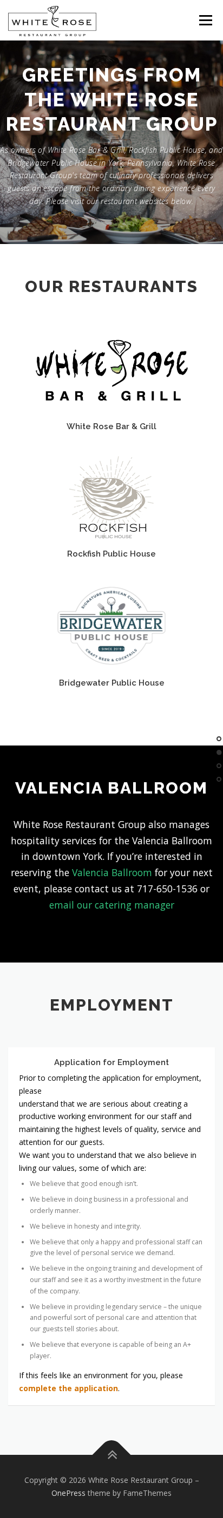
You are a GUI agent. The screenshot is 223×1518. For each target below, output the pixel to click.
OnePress (68, 1493)
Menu (205, 20)
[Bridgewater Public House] (111, 624)
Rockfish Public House (111, 553)
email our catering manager (111, 904)
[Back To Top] (112, 1454)
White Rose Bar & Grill (111, 426)
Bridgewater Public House (112, 682)
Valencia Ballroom (112, 872)
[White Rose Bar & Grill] (111, 369)
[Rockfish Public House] (111, 497)
